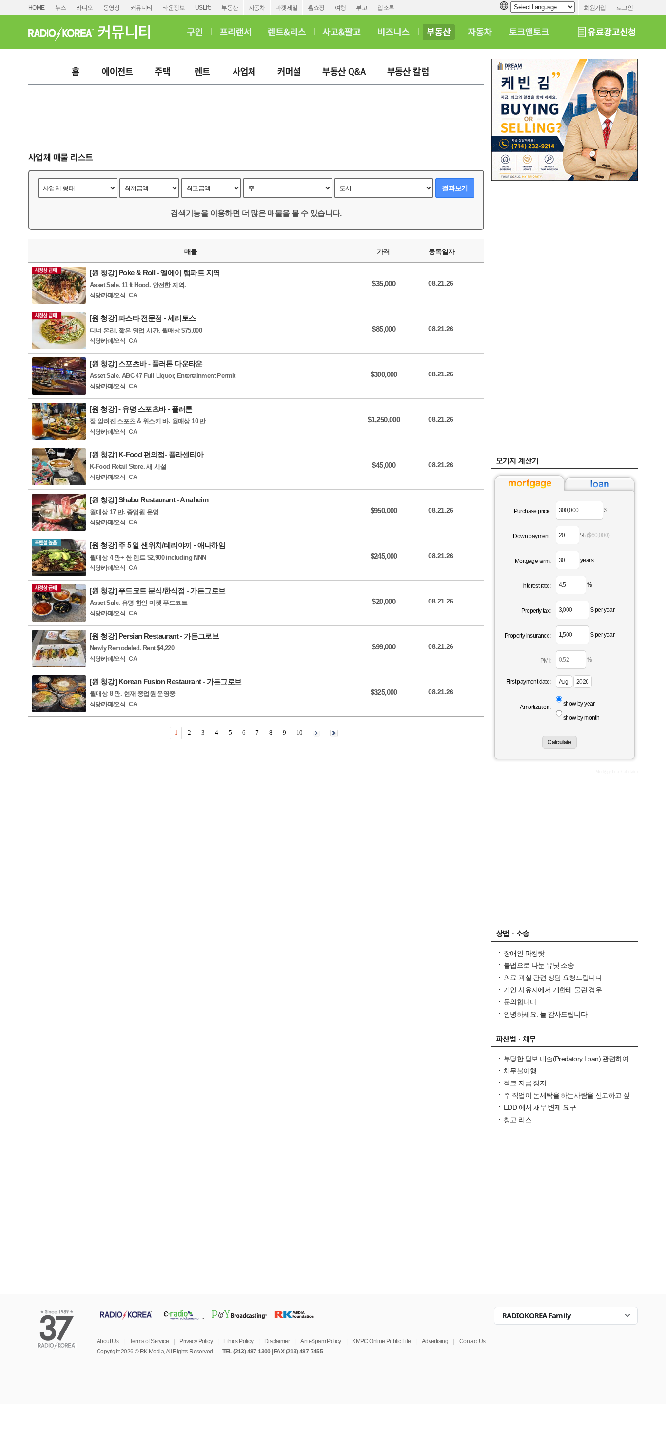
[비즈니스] (393, 32)
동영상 (111, 7)
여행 (340, 7)
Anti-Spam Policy (320, 1341)
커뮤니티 (141, 7)
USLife (203, 7)
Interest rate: (536, 585)
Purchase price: (532, 511)
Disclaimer (277, 1341)
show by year (579, 703)
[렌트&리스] (287, 32)
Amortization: (535, 707)
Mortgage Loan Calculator (616, 772)
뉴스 (60, 7)
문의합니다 (520, 1002)
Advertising (435, 1341)
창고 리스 (517, 1119)
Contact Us (472, 1341)
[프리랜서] (235, 32)
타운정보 (173, 7)
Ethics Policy (238, 1341)
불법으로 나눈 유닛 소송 (539, 965)
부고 (361, 7)
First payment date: (528, 681)
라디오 (84, 7)
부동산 (229, 7)
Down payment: (531, 536)
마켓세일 (286, 7)
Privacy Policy (196, 1341)
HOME (36, 7)
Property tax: (535, 610)
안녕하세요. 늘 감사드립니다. (546, 1014)
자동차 (257, 7)
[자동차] (480, 32)
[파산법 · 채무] (564, 1041)
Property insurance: (528, 635)
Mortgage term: (533, 561)
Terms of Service (149, 1341)
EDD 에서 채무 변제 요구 (540, 1107)
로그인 (624, 7)
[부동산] (439, 32)
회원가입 (595, 7)
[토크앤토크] (529, 32)
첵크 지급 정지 (525, 1083)
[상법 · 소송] (564, 936)
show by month (581, 717)
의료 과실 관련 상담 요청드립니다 (553, 977)
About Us (107, 1341)
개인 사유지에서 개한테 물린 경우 (553, 990)
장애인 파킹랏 (524, 953)
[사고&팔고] (342, 32)
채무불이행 (520, 1071)
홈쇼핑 (316, 7)
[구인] (194, 32)
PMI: (545, 660)
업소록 (385, 7)
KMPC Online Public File (381, 1341)
